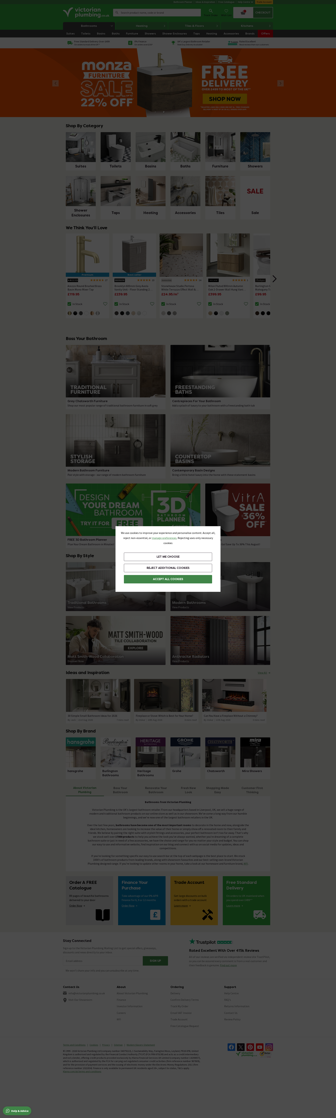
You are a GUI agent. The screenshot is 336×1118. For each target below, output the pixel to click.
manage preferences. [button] (164, 538)
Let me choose (168, 557)
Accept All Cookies (168, 579)
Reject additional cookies (168, 568)
